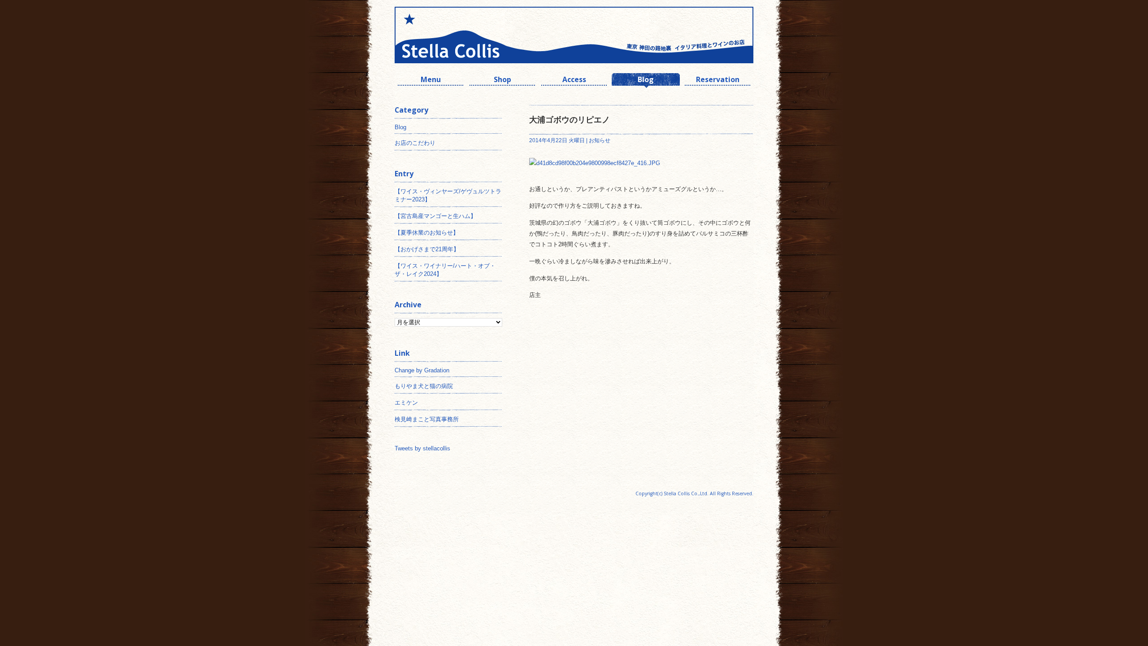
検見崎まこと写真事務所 (427, 419)
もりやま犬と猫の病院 (424, 386)
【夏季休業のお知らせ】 (427, 232)
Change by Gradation (422, 370)
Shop (502, 80)
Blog (646, 80)
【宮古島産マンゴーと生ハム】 (435, 216)
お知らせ (599, 140)
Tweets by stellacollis (422, 448)
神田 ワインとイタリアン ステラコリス (484, 35)
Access (574, 80)
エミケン (406, 402)
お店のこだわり (415, 143)
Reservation (717, 80)
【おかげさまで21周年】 (427, 249)
